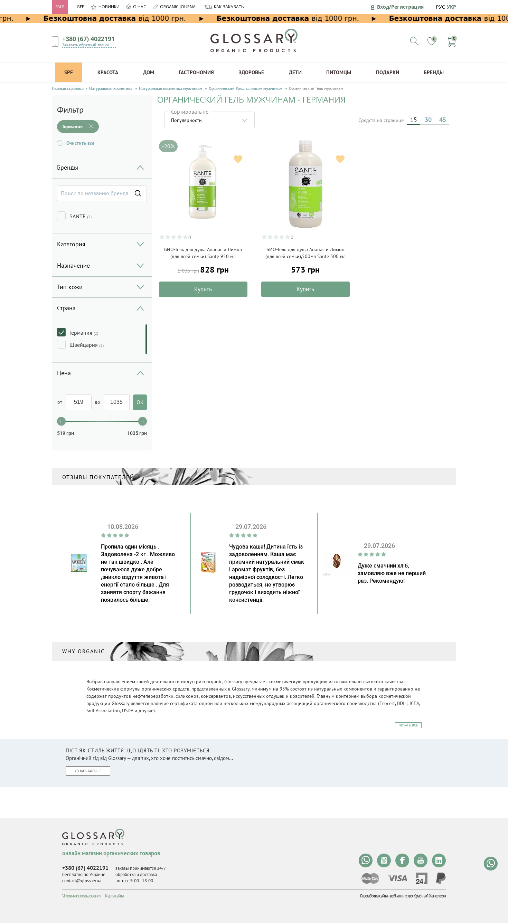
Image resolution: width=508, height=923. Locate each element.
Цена (64, 373)
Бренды (434, 72)
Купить (203, 289)
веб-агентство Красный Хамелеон (418, 896)
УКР (451, 6)
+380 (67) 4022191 (88, 39)
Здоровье (251, 72)
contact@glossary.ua (81, 881)
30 (428, 120)
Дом (148, 72)
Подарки (387, 72)
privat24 (421, 878)
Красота (107, 72)
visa (397, 878)
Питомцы (338, 72)
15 (413, 120)
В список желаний (237, 159)
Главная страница (68, 88)
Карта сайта (114, 896)
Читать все (408, 725)
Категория (71, 244)
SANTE (80, 216)
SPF (68, 72)
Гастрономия (196, 72)
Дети (295, 72)
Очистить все (80, 143)
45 (442, 120)
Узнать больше (88, 771)
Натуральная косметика (111, 88)
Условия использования (81, 896)
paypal (441, 878)
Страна (66, 308)
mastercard (370, 878)
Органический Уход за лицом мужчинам (246, 88)
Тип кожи (70, 287)
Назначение (73, 265)
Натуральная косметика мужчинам (171, 88)
